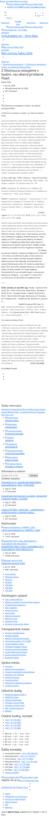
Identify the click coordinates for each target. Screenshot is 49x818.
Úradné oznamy (12, 685)
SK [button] (38, 15)
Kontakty (42, 7)
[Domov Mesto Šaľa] (24, 27)
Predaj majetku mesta (14, 644)
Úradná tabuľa (15, 409)
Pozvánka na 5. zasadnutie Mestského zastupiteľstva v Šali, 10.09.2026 (21, 484)
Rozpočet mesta (12, 657)
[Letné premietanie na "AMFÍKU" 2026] (18, 527)
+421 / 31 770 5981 (13, 720)
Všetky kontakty (12, 772)
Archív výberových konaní (16, 652)
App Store (14, 787)
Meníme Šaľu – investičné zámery (22, 412)
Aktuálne (5, 409)
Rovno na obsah (7, 1)
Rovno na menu (21, 1)
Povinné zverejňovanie (14, 633)
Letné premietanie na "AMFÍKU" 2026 (20, 530)
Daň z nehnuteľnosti (13, 599)
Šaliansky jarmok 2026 (13, 563)
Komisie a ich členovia (14, 675)
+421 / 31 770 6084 (22, 767)
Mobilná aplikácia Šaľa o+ (16, 694)
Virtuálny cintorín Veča (14, 705)
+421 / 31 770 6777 (28, 756)
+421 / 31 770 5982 (13, 722)
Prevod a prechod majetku (16, 649)
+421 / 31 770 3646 (22, 764)
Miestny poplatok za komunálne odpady (22, 602)
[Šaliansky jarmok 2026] (11, 560)
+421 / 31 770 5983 (13, 725)
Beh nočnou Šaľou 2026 (16, 53)
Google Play (29, 780)
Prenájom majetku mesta (16, 646)
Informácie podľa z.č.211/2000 (18, 641)
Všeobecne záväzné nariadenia (18, 683)
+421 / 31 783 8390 (21, 770)
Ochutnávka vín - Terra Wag (19, 36)
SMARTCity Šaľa (11, 697)
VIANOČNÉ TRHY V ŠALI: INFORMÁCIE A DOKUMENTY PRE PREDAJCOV (22, 548)
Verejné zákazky (12, 636)
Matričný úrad (11, 618)
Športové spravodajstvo (13, 64)
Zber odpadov (11, 607)
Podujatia (40, 412)
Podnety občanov (30, 7)
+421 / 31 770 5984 (13, 728)
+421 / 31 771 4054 (25, 759)
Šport (24, 409)
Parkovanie (10, 613)
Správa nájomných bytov (15, 655)
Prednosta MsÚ (11, 680)
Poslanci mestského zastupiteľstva (20, 672)
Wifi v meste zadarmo (14, 708)
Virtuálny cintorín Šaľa (14, 703)
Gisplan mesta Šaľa (13, 700)
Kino (3, 415)
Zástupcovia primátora (15, 669)
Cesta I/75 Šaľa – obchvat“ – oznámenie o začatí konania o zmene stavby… (22, 511)
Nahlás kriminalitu (15, 7)
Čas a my (9, 415)
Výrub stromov (11, 610)
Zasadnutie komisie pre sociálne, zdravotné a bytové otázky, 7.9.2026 (24, 497)
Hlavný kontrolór (12, 677)
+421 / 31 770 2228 (29, 761)
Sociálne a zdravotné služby (17, 624)
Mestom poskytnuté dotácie (17, 638)
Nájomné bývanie (12, 616)
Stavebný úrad (11, 621)
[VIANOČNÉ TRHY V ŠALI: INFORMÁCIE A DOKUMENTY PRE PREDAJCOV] (24, 542)
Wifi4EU (8, 711)
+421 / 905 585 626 (29, 753)
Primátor (9, 666)
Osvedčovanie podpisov (15, 605)
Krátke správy (33, 409)
